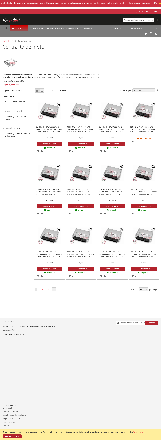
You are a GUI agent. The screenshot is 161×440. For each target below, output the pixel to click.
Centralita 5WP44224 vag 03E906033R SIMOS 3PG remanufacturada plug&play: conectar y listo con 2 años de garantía (81, 194)
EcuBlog (88, 28)
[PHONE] (155, 33)
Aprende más (138, 432)
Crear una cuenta (151, 11)
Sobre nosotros (9, 422)
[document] (80, 434)
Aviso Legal (7, 408)
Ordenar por (125, 90)
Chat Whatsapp (118, 28)
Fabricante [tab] (9, 96)
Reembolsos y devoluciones (14, 415)
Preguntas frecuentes (12, 418)
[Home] (6, 28)
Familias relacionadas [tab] (14, 101)
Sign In (137, 11)
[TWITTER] (145, 33)
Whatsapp (7, 330)
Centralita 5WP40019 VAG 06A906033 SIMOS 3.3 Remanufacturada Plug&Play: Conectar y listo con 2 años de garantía (49, 194)
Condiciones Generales (12, 411)
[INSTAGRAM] (150, 33)
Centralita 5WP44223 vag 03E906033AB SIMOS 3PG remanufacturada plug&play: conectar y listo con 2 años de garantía (81, 257)
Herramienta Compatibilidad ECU (143, 28)
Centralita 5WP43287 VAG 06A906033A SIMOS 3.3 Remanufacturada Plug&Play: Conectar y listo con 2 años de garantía (112, 132)
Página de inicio (8, 41)
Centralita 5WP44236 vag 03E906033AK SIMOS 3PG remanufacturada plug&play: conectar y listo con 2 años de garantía (49, 257)
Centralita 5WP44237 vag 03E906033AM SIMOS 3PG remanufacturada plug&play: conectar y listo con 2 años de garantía (144, 194)
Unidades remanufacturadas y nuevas (63, 28)
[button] (38, 150)
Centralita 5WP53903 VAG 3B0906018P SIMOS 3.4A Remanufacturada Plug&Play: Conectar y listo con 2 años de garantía (49, 132)
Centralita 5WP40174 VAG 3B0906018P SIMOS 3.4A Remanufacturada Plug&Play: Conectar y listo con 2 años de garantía (81, 132)
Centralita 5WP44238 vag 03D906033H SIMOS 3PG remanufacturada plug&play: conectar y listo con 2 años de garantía (144, 257)
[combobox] (138, 20)
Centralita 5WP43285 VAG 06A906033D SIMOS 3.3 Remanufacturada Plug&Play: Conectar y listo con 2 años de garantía (144, 132)
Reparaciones (36, 28)
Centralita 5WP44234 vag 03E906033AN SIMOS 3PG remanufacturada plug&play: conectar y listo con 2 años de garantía (112, 194)
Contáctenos (8, 425)
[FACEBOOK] (140, 33)
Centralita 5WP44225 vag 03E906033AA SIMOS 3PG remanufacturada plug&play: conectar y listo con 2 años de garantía (112, 257)
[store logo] (12, 19)
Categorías (20, 28)
